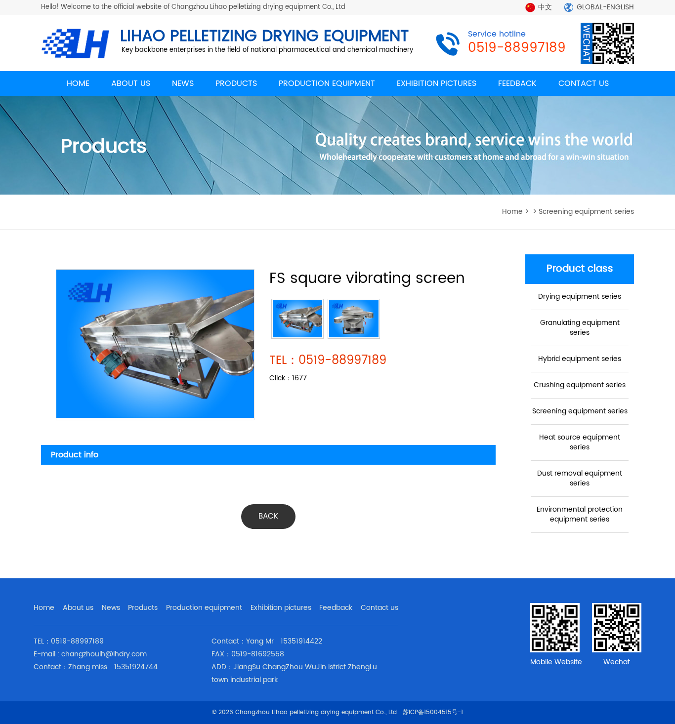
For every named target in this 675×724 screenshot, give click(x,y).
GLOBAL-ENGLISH (605, 7)
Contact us (379, 607)
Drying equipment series (579, 296)
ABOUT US (130, 83)
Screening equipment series (580, 411)
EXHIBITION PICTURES (436, 83)
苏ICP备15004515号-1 (433, 712)
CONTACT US (583, 83)
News (111, 607)
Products (143, 607)
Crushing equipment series (580, 385)
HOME (78, 83)
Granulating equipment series (580, 327)
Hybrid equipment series (579, 358)
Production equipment (204, 607)
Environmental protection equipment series (580, 514)
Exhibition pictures (281, 607)
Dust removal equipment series (579, 478)
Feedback (335, 607)
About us (78, 607)
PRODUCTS (236, 83)
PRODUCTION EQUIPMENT (327, 83)
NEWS (183, 83)
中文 (545, 7)
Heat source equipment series (579, 442)
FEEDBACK (517, 83)
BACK (268, 516)
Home (44, 607)
